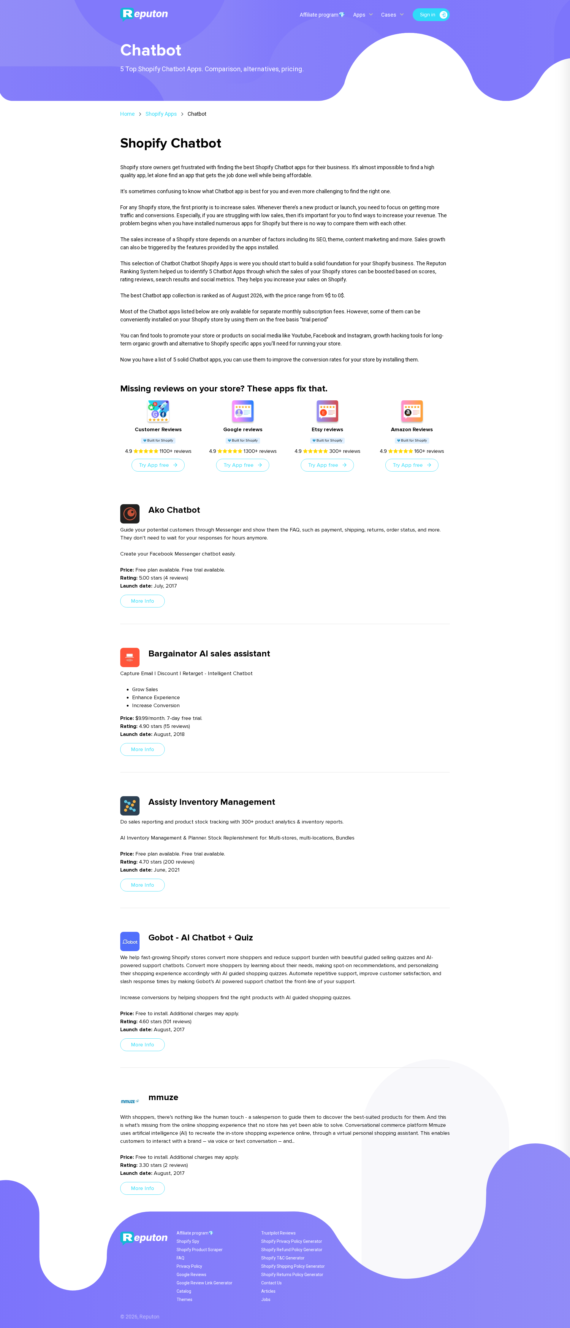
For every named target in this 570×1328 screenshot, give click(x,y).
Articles (268, 1291)
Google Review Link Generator (204, 1283)
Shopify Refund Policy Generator (291, 1249)
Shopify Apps (161, 114)
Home (127, 114)
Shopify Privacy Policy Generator (291, 1241)
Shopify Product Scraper (200, 1249)
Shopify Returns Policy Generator (292, 1274)
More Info (142, 601)
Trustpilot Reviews (278, 1233)
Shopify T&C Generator (283, 1258)
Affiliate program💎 (322, 15)
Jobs (265, 1299)
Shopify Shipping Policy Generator (293, 1266)
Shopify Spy (188, 1241)
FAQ (180, 1258)
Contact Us (271, 1283)
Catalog (184, 1291)
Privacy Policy (189, 1266)
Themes (184, 1299)
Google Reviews (191, 1274)
